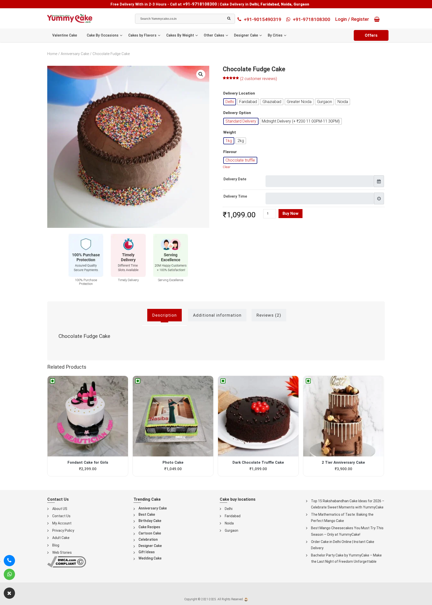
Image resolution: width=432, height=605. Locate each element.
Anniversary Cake (75, 54)
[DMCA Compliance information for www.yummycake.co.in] (66, 561)
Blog (55, 545)
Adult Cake (61, 538)
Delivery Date (235, 179)
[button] (200, 74)
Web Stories (62, 552)
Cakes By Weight (180, 35)
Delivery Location (239, 93)
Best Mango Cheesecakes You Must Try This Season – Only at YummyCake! (347, 531)
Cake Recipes (149, 527)
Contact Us (61, 516)
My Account (62, 523)
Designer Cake (246, 35)
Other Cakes (214, 35)
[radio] (230, 102)
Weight (229, 132)
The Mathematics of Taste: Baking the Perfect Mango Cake (342, 517)
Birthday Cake (149, 521)
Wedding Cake (150, 558)
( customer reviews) (258, 78)
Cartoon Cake (149, 533)
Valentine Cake (64, 35)
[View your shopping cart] (378, 19)
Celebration (148, 539)
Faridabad (232, 516)
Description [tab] (164, 315)
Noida (229, 523)
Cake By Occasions (102, 35)
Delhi (228, 509)
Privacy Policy (63, 530)
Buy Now (290, 213)
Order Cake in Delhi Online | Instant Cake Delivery (342, 545)
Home (52, 54)
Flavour (230, 152)
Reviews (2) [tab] (268, 315)
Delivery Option (237, 113)
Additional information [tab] (217, 315)
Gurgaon (231, 530)
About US (59, 509)
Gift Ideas (146, 552)
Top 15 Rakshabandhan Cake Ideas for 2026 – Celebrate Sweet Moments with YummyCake (347, 504)
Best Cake (146, 514)
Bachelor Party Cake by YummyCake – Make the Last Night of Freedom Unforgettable (346, 558)
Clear (226, 167)
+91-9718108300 (200, 4)
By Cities (275, 35)
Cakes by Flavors (142, 35)
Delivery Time (235, 196)
